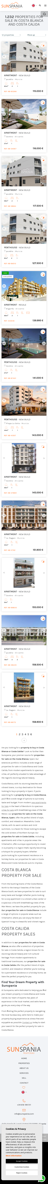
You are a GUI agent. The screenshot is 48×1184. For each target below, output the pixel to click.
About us (24, 1068)
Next (43, 57)
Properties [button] (24, 1063)
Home (24, 1058)
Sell (24, 1078)
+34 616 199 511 (24, 1105)
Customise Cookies (22, 1167)
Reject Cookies (21, 1173)
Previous (4, 57)
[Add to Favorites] (42, 45)
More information (14, 1155)
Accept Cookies (22, 1161)
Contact (24, 1083)
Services (24, 1073)
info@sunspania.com (24, 1114)
